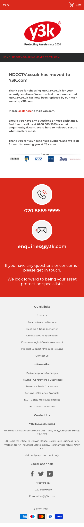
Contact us (42, 355)
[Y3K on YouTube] (50, 476)
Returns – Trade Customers (42, 386)
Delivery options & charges (42, 373)
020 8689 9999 (42, 210)
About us (42, 315)
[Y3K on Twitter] (41, 476)
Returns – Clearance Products (42, 393)
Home (6, 57)
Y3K (45, 509)
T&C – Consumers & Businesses (42, 399)
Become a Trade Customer (42, 328)
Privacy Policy (42, 482)
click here (25, 110)
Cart (78, 4)
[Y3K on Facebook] (32, 476)
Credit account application (42, 335)
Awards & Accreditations (42, 322)
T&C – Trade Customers (42, 406)
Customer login (30, 342)
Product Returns (53, 348)
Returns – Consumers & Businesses (42, 379)
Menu (6, 4)
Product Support (31, 348)
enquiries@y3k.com (42, 246)
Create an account (52, 342)
